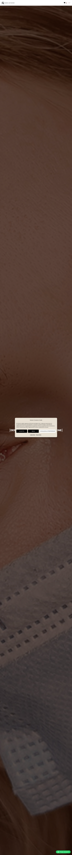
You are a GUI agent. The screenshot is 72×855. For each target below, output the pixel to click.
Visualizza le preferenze (47, 431)
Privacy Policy (38, 434)
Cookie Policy (32, 434)
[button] (63, 852)
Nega (33, 431)
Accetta (21, 431)
